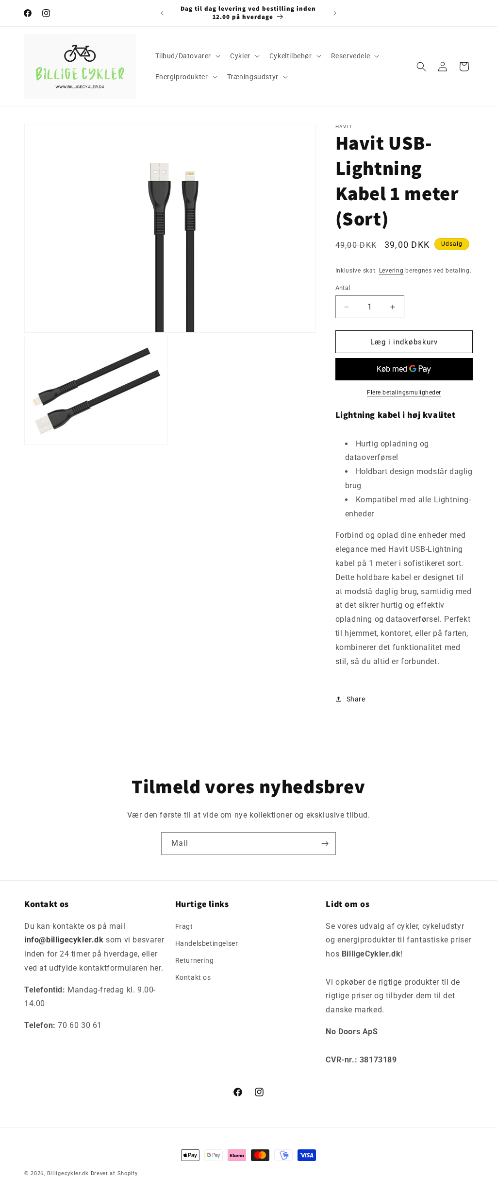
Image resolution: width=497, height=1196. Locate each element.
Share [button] (356, 699)
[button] (187, 56)
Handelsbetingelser (206, 943)
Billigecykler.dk (68, 1173)
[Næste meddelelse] (335, 13)
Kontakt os (193, 977)
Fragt (184, 926)
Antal (342, 287)
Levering (391, 270)
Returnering (194, 960)
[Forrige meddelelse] (162, 13)
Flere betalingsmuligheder (404, 392)
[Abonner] (324, 843)
